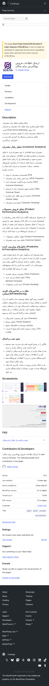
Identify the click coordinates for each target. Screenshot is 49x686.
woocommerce (40, 515)
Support (8, 109)
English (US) (42, 505)
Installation (9, 97)
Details (7, 85)
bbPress (7, 640)
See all (44, 539)
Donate (30, 620)
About (4, 592)
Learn (4, 612)
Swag (29, 624)
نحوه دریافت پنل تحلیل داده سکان (15, 440)
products (43, 511)
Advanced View (8, 522)
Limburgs (11, 654)
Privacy (5, 604)
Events (28, 616)
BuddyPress (8, 644)
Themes (29, 596)
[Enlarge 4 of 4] (44, 408)
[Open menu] (45, 3)
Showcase (30, 592)
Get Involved (31, 612)
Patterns (29, 604)
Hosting (5, 600)
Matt (5, 636)
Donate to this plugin (11, 578)
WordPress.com (10, 631)
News (4, 596)
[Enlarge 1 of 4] (20, 385)
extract (35, 511)
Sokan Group (23, 70)
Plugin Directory (8, 10)
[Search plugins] (26, 18)
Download (8, 77)
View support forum (10, 557)
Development (10, 103)
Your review (7, 539)
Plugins (28, 600)
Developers (7, 620)
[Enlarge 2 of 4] (44, 385)
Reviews (8, 91)
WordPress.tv (9, 624)
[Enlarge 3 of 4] (20, 397)
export (29, 511)
